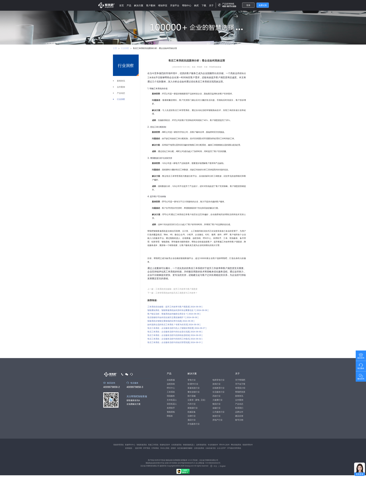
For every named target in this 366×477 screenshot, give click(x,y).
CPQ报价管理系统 (234, 448)
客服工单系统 (153, 444)
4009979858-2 (111, 386)
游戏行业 (216, 383)
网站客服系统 (236, 444)
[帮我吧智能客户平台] (106, 5)
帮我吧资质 (240, 391)
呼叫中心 (171, 387)
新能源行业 (193, 407)
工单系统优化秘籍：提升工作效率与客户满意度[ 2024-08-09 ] (174, 306)
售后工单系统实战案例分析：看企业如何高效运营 (155, 48)
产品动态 (121, 93)
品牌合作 (239, 411)
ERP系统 (146, 448)
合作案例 (121, 87)
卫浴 (203, 399)
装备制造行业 (194, 387)
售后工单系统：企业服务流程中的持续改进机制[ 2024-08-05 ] (174, 335)
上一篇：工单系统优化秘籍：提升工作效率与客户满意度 (172, 288)
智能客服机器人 (189, 444)
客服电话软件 (165, 444)
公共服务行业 (218, 411)
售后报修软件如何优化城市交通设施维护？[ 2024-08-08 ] (172, 317)
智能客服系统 (142, 444)
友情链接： (129, 448)
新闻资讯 (121, 80)
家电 (197, 399)
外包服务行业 (194, 423)
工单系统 (171, 391)
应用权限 (176, 460)
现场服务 (171, 395)
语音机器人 (172, 403)
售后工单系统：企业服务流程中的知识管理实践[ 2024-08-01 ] (174, 342)
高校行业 (216, 395)
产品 (129, 5)
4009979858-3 (135, 386)
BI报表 (170, 415)
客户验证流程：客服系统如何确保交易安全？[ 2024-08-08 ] (173, 313)
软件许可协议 (160, 460)
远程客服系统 (201, 444)
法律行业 (192, 415)
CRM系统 (155, 448)
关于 (211, 5)
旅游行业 (216, 415)
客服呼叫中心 (130, 444)
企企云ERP (221, 448)
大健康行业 (217, 399)
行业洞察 (125, 48)
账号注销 (239, 419)
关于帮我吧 (240, 379)
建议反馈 (239, 415)
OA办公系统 (164, 448)
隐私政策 (169, 460)
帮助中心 (186, 5)
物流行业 (216, 403)
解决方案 (138, 5)
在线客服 (171, 379)
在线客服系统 (176, 444)
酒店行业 (192, 419)
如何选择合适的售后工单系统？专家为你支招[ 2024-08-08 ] (173, 324)
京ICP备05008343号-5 (186, 463)
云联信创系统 (199, 448)
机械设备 (192, 411)
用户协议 (151, 460)
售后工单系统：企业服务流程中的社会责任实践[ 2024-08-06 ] (174, 331)
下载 (204, 5)
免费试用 (263, 5)
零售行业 (192, 379)
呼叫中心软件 (224, 444)
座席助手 (171, 407)
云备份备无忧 (210, 448)
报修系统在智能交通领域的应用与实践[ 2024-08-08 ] (170, 320)
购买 (196, 5)
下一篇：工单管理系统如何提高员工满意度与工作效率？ (172, 292)
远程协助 (171, 383)
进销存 (173, 448)
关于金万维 (240, 383)
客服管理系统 (118, 444)
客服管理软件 (247, 444)
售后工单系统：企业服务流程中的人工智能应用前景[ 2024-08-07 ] (176, 328)
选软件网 (138, 448)
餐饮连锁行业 (194, 391)
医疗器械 (192, 395)
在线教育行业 (218, 387)
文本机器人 (172, 399)
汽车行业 (192, 403)
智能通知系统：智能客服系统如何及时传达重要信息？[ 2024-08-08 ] (177, 310)
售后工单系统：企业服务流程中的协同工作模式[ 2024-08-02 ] (174, 338)
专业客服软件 (213, 444)
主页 (115, 48)
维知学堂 (162, 5)
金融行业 (216, 407)
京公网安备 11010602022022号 (207, 463)
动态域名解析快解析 (185, 448)
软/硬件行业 (193, 383)
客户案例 (150, 5)
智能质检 (171, 411)
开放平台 (174, 5)
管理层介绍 (240, 387)
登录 (248, 5)
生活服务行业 (218, 391)
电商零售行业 (218, 379)
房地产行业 (217, 419)
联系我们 (239, 407)
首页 (121, 5)
